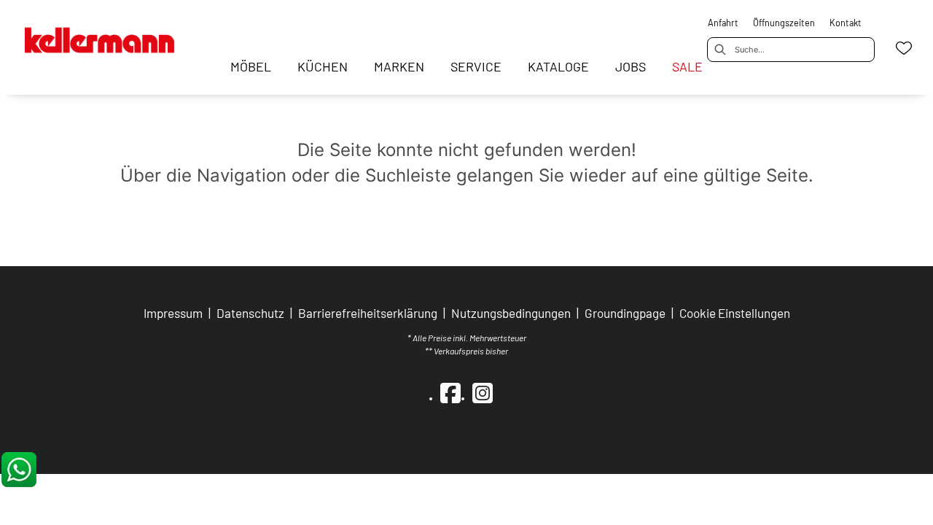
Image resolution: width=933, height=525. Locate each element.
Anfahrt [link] (723, 22)
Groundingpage (625, 313)
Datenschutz (250, 313)
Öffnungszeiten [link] (784, 22)
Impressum (173, 313)
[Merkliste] (904, 48)
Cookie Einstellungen (734, 313)
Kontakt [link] (845, 22)
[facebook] (450, 392)
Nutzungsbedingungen (511, 313)
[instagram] (482, 392)
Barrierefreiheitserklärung (367, 313)
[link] (250, 66)
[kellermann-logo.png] (112, 34)
